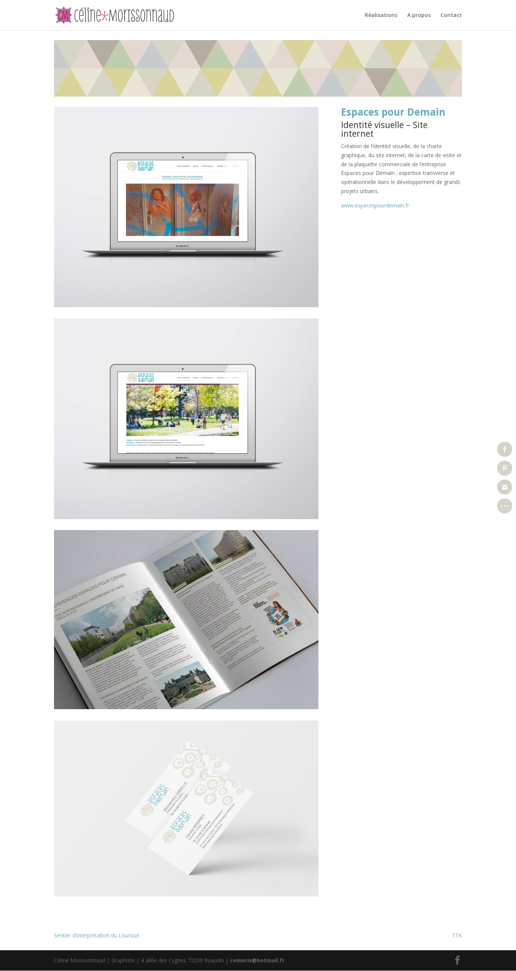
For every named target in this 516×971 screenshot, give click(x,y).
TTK (457, 935)
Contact (451, 15)
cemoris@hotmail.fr (257, 960)
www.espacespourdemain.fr (375, 205)
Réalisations (381, 15)
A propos (419, 15)
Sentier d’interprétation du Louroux (96, 935)
